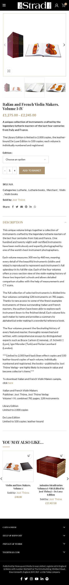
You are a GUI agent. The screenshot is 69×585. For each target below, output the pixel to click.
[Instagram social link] (31, 578)
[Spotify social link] (47, 578)
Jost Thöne (18, 199)
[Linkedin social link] (30, 206)
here (10, 382)
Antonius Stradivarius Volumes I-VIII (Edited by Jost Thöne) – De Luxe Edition (51, 490)
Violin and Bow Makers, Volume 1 (18, 487)
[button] (29, 456)
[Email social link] (21, 206)
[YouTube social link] (36, 578)
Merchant (52, 189)
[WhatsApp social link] (35, 206)
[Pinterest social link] (26, 206)
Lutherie (22, 189)
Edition (7, 152)
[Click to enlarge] (8, 71)
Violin (62, 189)
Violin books (11, 194)
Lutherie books (36, 189)
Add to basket (32, 170)
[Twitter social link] (17, 206)
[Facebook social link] (13, 206)
